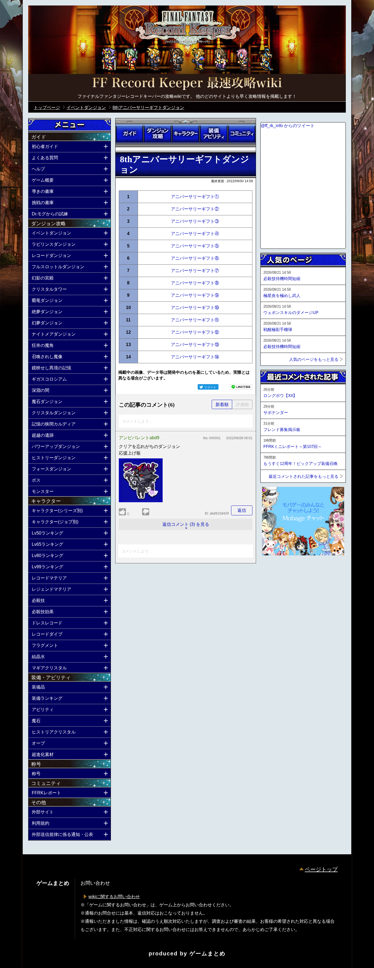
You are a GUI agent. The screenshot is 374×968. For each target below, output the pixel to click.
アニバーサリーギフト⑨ (195, 295)
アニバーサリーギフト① (195, 196)
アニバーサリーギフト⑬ (195, 344)
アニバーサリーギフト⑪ (195, 320)
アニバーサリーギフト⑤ (195, 246)
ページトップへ (274, 570)
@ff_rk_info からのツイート (288, 125)
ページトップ (321, 869)
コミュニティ (242, 133)
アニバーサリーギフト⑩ (195, 307)
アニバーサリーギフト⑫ (195, 332)
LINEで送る (241, 387)
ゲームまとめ (207, 953)
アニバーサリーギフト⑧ (195, 283)
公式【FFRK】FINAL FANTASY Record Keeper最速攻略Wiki (187, 83)
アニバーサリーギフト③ (195, 221)
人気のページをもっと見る (313, 359)
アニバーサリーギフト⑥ (195, 258)
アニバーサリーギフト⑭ (195, 357)
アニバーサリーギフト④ (195, 233)
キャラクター (186, 133)
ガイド (129, 133)
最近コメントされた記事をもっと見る (303, 476)
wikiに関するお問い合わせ (114, 896)
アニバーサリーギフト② (195, 209)
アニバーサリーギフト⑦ (195, 270)
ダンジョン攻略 (157, 133)
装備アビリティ (214, 133)
